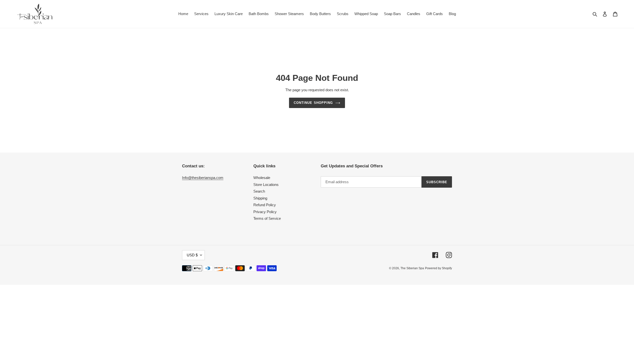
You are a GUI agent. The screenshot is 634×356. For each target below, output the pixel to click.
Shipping (260, 198)
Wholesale (261, 178)
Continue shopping (313, 103)
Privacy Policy (265, 212)
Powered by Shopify (438, 268)
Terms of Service (267, 218)
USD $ (192, 255)
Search (259, 191)
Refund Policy (264, 205)
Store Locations (266, 184)
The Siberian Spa (412, 268)
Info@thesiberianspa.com (202, 178)
